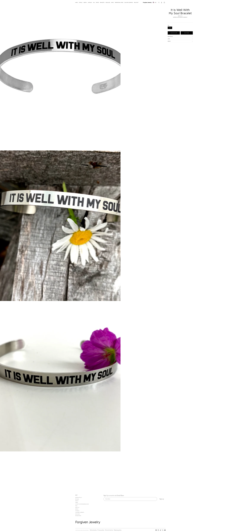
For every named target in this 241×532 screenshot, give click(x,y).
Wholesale (77, 514)
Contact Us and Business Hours (82, 504)
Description (170, 36)
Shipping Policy (78, 497)
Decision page (78, 515)
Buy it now (186, 32)
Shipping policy (117, 530)
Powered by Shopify (86, 530)
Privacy (77, 500)
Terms (76, 502)
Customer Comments (79, 512)
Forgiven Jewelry (80, 530)
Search (76, 509)
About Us (77, 507)
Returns (77, 499)
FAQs (76, 505)
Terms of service (109, 530)
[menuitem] (76, 2)
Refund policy (93, 530)
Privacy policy (100, 530)
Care (169, 38)
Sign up (161, 499)
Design (169, 41)
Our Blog (77, 510)
